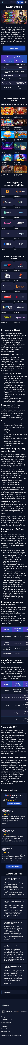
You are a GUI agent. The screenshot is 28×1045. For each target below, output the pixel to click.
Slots (24, 104)
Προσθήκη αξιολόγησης (14, 803)
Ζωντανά (11, 104)
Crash (18, 104)
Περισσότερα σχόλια (14, 866)
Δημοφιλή (3, 104)
